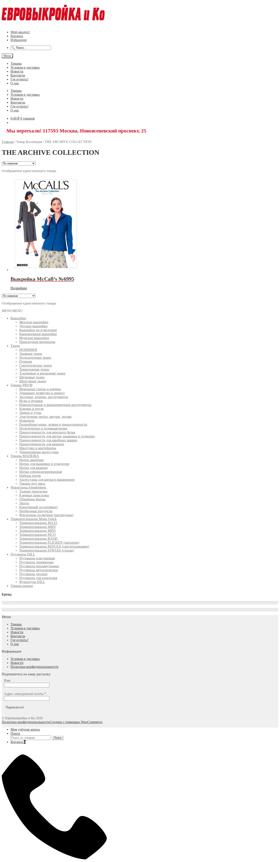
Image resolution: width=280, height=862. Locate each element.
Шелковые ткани (32, 377)
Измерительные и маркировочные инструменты (55, 405)
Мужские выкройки (34, 338)
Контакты (17, 75)
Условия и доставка (25, 67)
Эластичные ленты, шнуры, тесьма (45, 416)
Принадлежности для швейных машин (48, 440)
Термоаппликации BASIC (38, 538)
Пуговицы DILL (22, 554)
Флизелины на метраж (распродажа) (46, 515)
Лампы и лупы (30, 412)
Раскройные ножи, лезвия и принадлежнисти (53, 424)
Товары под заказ (32, 483)
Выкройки (18, 318)
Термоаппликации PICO (37, 534)
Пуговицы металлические (38, 570)
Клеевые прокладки (34, 495)
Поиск (15, 733)
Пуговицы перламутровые (39, 566)
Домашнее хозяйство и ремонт (42, 393)
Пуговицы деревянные (36, 562)
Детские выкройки (33, 326)
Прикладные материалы (37, 342)
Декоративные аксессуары (39, 452)
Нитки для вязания (33, 468)
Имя (7, 680)
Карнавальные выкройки (38, 334)
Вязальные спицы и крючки (40, 389)
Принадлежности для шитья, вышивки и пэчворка (57, 436)
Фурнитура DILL (32, 582)
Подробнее (18, 288)
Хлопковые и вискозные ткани (42, 373)
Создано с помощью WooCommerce (76, 722)
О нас (14, 83)
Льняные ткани (30, 353)
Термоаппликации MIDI (37, 527)
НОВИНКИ (28, 350)
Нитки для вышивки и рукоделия (44, 464)
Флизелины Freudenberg (28, 487)
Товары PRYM (21, 385)
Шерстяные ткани (32, 381)
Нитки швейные (31, 460)
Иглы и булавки (31, 401)
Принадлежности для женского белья (47, 432)
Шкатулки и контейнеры (37, 448)
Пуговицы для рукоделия (38, 578)
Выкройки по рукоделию (38, 330)
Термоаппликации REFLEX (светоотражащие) (54, 546)
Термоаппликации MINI (37, 531)
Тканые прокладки (33, 491)
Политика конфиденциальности (34, 667)
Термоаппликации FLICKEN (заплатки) (49, 542)
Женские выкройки (33, 322)
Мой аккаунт (20, 32)
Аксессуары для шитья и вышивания (46, 479)
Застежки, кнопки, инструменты (43, 397)
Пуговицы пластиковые (37, 558)
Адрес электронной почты (25, 694)
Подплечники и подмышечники (43, 428)
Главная (8, 142)
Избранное (18, 40)
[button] (12, 311)
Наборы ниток (30, 475)
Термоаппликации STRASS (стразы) (46, 550)
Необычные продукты (35, 511)
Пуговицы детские (33, 574)
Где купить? (19, 79)
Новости (16, 71)
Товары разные (21, 586)
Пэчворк (25, 361)
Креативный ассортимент (38, 507)
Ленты (24, 503)
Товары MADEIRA (24, 456)
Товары (16, 63)
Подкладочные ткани (35, 357)
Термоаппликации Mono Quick (33, 519)
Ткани (15, 346)
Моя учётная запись (25, 729)
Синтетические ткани (35, 365)
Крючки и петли (31, 409)
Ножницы (26, 420)
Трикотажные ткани (34, 369)
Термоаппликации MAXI (38, 523)
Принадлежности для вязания (41, 444)
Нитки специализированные (40, 472)
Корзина (16, 36)
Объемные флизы (32, 499)
